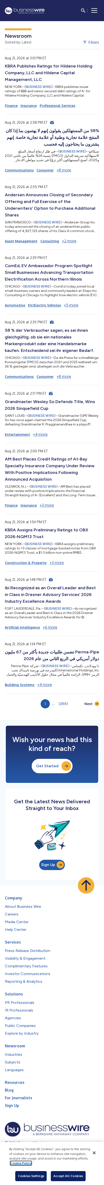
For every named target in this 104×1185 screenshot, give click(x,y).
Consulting (49, 241)
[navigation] (94, 10)
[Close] (94, 1153)
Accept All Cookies (68, 1176)
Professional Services (57, 106)
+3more (47, 505)
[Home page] (25, 10)
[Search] (83, 10)
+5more (71, 305)
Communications (19, 170)
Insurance (29, 106)
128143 (63, 704)
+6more (50, 627)
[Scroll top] (86, 885)
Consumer (45, 170)
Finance (11, 106)
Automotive (15, 305)
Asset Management (21, 241)
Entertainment (17, 434)
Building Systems (19, 685)
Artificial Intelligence (22, 627)
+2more (69, 241)
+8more (64, 170)
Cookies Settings (31, 1176)
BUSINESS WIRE (38, 87)
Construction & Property (26, 563)
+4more (40, 434)
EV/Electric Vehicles (44, 305)
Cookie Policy (20, 1163)
